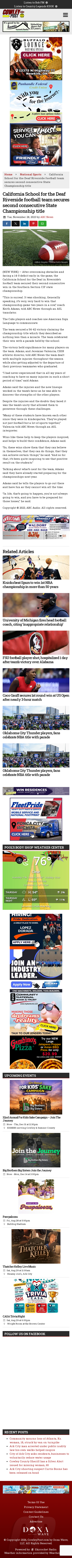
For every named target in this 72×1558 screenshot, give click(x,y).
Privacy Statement (36, 1507)
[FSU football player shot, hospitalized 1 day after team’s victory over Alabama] (36, 643)
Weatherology (58, 1553)
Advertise (36, 1521)
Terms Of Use (36, 1502)
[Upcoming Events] (36, 1097)
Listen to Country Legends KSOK (34, 6)
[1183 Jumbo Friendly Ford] (36, 518)
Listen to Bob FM (34, 2)
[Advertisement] (36, 26)
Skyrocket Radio (45, 1549)
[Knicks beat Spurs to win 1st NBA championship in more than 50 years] (36, 567)
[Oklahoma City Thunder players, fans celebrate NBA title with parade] (36, 718)
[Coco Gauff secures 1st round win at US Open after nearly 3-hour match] (36, 680)
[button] (65, 15)
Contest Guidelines (36, 1512)
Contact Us (36, 1516)
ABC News (46, 217)
